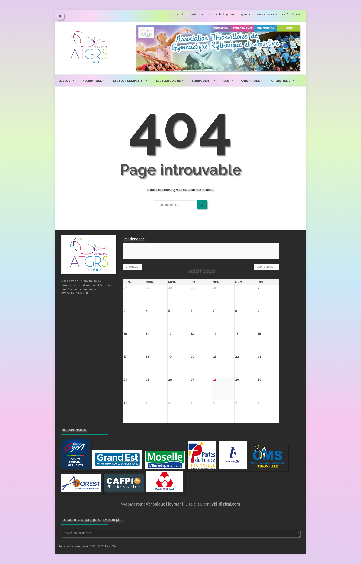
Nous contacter (267, 14)
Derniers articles (199, 14)
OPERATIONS (280, 81)
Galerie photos (225, 14)
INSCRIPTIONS (91, 81)
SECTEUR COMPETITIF (129, 81)
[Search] (202, 204)
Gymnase (246, 14)
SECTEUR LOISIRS (168, 81)
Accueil (179, 14)
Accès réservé (291, 14)
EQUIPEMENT (201, 81)
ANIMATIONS (250, 81)
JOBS (225, 81)
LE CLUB (64, 81)
